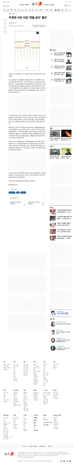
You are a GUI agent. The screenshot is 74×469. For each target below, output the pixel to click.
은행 (14, 396)
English (47, 5)
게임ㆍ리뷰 (45, 401)
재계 (24, 394)
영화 (14, 421)
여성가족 (15, 378)
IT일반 (44, 398)
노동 (14, 371)
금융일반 (15, 392)
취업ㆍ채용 (25, 410)
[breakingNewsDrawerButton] (7, 2)
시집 (18, 192)
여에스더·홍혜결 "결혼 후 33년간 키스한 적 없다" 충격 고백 (64, 225)
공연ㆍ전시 (5, 417)
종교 (4, 421)
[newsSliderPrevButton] (66, 50)
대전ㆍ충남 (45, 375)
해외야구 (25, 419)
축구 (24, 421)
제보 (70, 1)
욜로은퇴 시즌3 (59, 330)
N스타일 (15, 428)
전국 (44, 362)
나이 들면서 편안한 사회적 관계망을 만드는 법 (63, 340)
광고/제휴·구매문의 (33, 446)
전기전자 (25, 396)
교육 (14, 368)
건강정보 (5, 428)
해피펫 (27, 4)
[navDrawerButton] (4, 2)
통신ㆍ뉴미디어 (46, 394)
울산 (44, 384)
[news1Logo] (9, 454)
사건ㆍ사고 (15, 364)
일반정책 (35, 394)
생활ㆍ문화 (11, 13)
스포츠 (51, 146)
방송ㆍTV (15, 419)
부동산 (35, 390)
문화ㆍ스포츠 (6, 400)
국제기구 (35, 378)
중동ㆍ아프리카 (36, 371)
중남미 (34, 373)
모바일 (44, 396)
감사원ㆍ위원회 (6, 368)
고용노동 (25, 371)
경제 (24, 362)
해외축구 (25, 423)
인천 (44, 369)
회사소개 (24, 446)
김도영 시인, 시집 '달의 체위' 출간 (33, 203)
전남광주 (45, 378)
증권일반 (15, 400)
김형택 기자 (13, 23)
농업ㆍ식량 (25, 373)
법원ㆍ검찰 (15, 366)
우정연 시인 (12, 192)
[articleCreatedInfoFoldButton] (23, 26)
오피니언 (52, 319)
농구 (24, 426)
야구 (24, 417)
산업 (24, 390)
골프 (24, 428)
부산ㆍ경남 (45, 382)
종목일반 (25, 430)
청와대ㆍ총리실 (6, 364)
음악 (14, 423)
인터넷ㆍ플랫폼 (46, 392)
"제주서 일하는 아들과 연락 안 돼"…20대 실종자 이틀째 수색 (59, 74)
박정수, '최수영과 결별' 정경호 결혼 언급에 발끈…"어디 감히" (59, 54)
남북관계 (5, 401)
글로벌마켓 (45, 419)
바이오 (55, 390)
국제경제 (35, 375)
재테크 (14, 403)
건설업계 (35, 400)
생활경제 (25, 403)
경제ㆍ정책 (25, 364)
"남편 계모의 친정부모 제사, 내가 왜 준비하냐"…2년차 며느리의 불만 (64, 212)
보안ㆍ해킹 (45, 400)
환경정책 (25, 375)
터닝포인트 (55, 424)
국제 (34, 362)
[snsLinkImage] (61, 461)
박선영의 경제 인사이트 (61, 322)
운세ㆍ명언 (5, 432)
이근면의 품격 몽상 (60, 346)
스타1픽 (55, 421)
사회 (14, 362)
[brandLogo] (37, 3)
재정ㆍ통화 (25, 366)
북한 (4, 390)
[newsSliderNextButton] (70, 50)
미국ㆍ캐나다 (36, 366)
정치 (4, 362)
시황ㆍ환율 (15, 401)
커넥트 (66, 1)
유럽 (34, 369)
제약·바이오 (56, 394)
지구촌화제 (35, 382)
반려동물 (5, 435)
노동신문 (52, 5)
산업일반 (25, 392)
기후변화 (35, 376)
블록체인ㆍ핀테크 (17, 405)
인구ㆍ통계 (25, 369)
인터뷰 (14, 426)
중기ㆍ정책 (25, 400)
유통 (24, 401)
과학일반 (45, 403)
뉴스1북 (55, 426)
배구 (24, 424)
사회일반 (15, 380)
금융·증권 (15, 390)
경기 (44, 368)
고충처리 (50, 446)
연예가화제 (15, 417)
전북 (44, 376)
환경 (14, 373)
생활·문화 (5, 415)
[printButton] (5, 31)
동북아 (34, 364)
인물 (14, 376)
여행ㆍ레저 (5, 430)
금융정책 (15, 394)
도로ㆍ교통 (5, 433)
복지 (14, 369)
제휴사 (45, 415)
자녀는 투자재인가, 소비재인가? (63, 332)
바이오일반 (55, 398)
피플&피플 (35, 380)
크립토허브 (21, 4)
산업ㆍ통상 (25, 368)
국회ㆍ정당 (5, 366)
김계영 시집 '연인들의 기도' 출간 (15, 203)
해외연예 (15, 424)
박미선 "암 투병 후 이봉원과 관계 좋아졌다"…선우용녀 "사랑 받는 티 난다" (64, 238)
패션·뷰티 (25, 405)
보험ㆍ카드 (15, 398)
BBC (44, 417)
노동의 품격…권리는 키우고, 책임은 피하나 (63, 349)
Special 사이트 (57, 415)
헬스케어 (55, 396)
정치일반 (5, 369)
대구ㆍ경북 (45, 380)
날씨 (14, 375)
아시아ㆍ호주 (36, 368)
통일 (54, 366)
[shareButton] (5, 19)
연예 (51, 128)
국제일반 (35, 384)
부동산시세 (35, 398)
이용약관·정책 (42, 446)
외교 (54, 362)
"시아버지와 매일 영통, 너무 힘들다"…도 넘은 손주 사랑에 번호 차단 (64, 218)
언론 (4, 426)
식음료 (24, 407)
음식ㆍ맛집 (5, 439)
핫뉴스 (51, 208)
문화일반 (5, 424)
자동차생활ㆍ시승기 (7, 437)
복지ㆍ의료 (55, 392)
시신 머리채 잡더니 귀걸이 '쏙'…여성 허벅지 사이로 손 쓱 (64, 231)
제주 (44, 385)
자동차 (24, 398)
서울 (44, 366)
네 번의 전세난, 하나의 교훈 (63, 324)
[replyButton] (5, 23)
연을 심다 (23, 192)
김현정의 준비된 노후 (60, 338)
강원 (44, 371)
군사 (4, 394)
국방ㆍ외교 (55, 364)
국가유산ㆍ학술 (6, 423)
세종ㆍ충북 (45, 373)
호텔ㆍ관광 (25, 408)
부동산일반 (35, 392)
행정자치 (45, 364)
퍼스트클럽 (55, 428)
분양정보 (35, 396)
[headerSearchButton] (9, 2)
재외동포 (55, 368)
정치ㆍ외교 (5, 392)
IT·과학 (45, 390)
